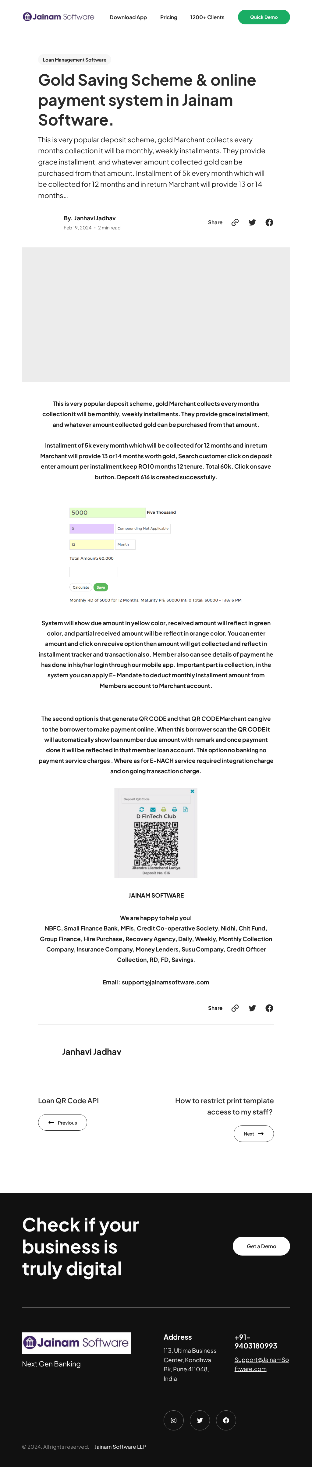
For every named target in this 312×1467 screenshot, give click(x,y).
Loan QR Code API (68, 1100)
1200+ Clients (207, 17)
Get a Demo (261, 1246)
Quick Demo (264, 17)
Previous (67, 1122)
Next (249, 1133)
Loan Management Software (74, 59)
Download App (128, 17)
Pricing (168, 17)
